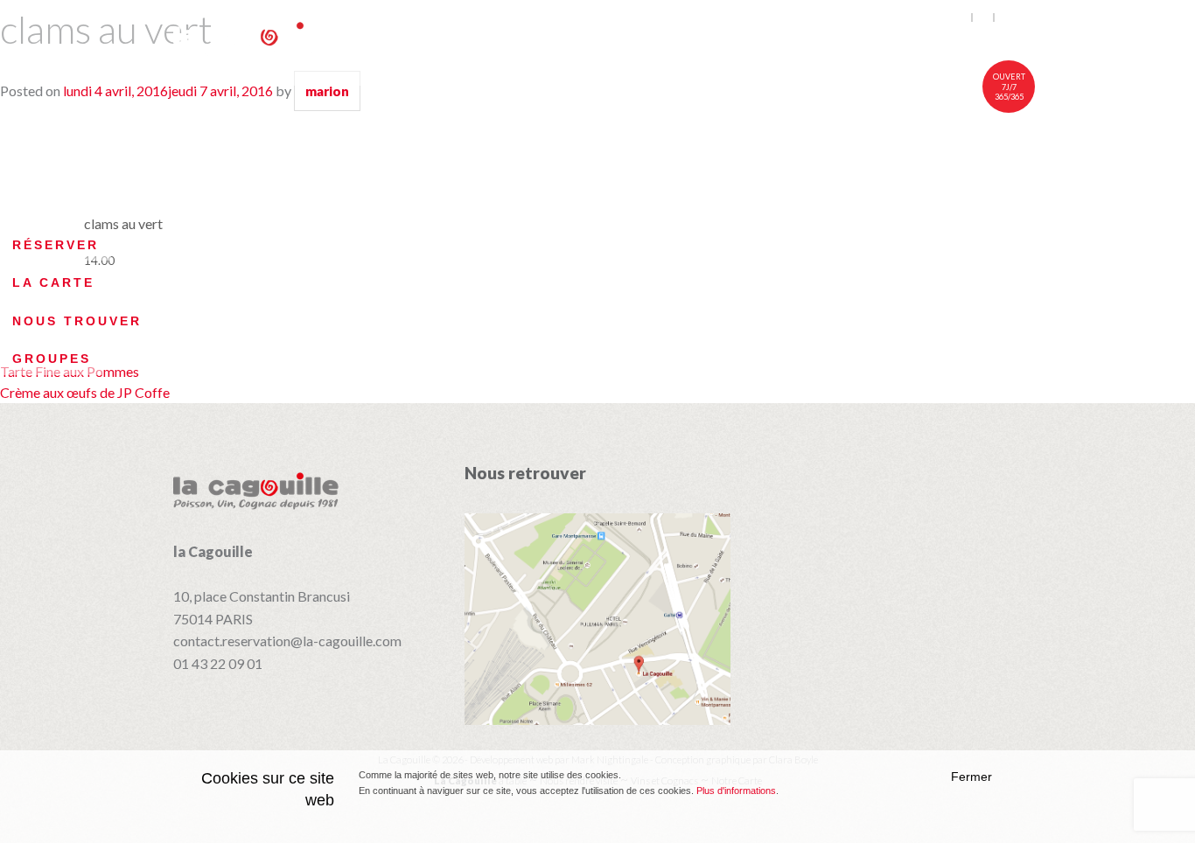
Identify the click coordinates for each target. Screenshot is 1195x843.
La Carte (53, 282)
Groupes (51, 359)
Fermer (971, 777)
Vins (800, 41)
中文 (1008, 17)
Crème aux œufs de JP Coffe (85, 392)
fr (983, 17)
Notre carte (696, 41)
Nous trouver (77, 321)
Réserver (55, 245)
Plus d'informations (736, 790)
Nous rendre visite (934, 41)
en (961, 17)
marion (327, 91)
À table (577, 41)
